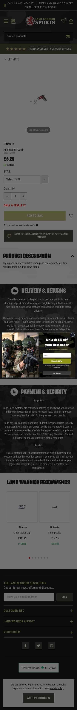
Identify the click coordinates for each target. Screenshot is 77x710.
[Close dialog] (72, 334)
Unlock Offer (56, 361)
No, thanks (57, 373)
